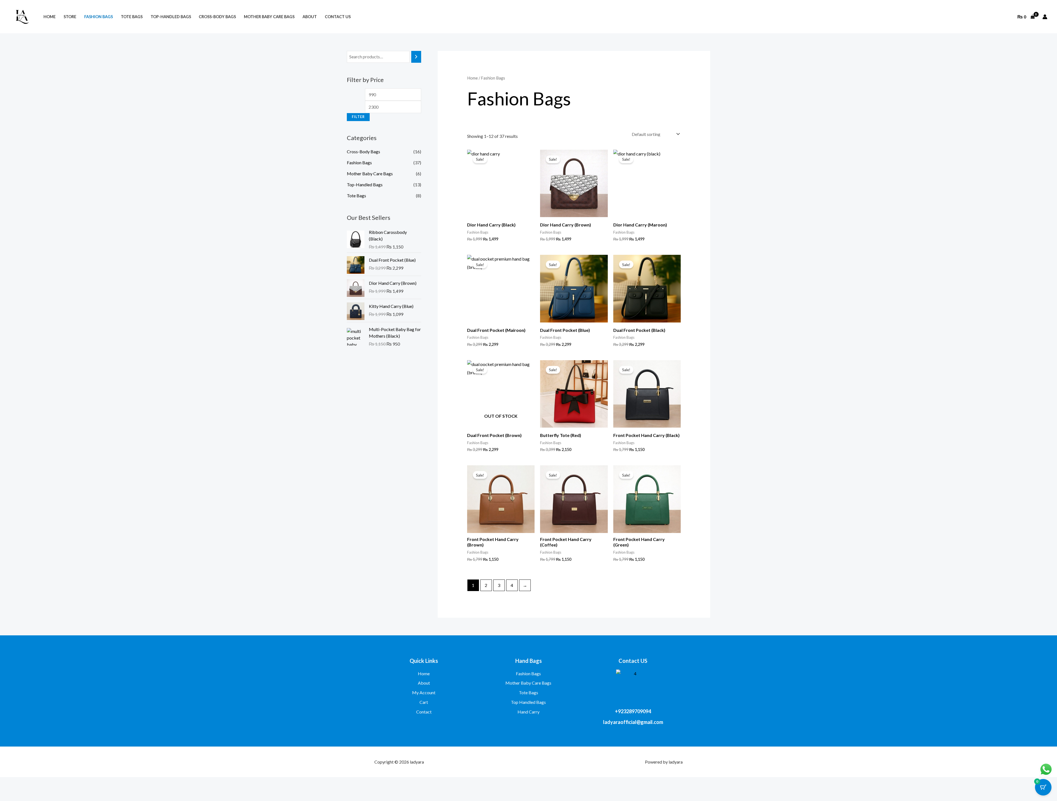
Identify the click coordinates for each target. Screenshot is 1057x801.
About (310, 16)
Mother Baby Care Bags (269, 16)
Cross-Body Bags (217, 16)
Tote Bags (132, 16)
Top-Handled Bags (171, 16)
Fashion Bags (98, 16)
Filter (358, 117)
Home (49, 16)
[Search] (416, 57)
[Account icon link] (1044, 16)
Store (70, 16)
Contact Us (338, 16)
